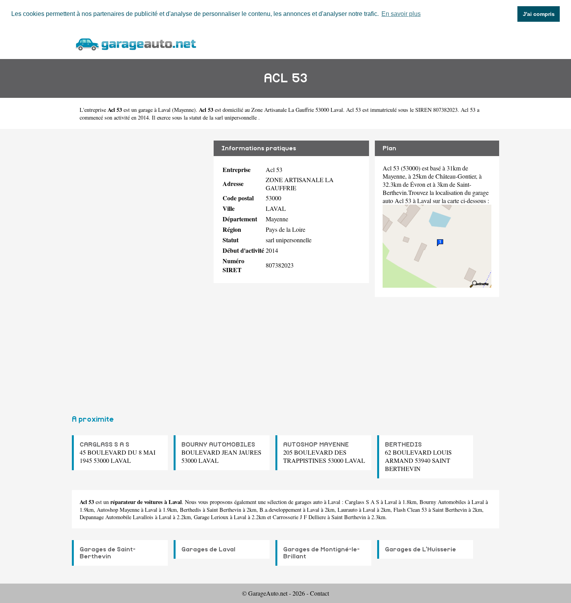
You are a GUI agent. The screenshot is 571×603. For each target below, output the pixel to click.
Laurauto (347, 509)
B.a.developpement (280, 509)
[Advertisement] (140, 268)
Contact (319, 593)
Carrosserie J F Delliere (299, 517)
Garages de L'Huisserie (420, 549)
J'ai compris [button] (539, 14)
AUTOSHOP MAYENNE (316, 444)
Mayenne (184, 109)
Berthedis (190, 509)
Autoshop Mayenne (118, 509)
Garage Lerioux (211, 517)
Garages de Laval (208, 549)
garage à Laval (154, 109)
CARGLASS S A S (104, 444)
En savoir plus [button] (401, 13)
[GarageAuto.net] (135, 43)
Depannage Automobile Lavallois (116, 517)
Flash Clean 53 (410, 509)
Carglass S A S (362, 502)
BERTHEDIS (403, 444)
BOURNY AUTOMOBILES (218, 444)
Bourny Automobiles (443, 502)
